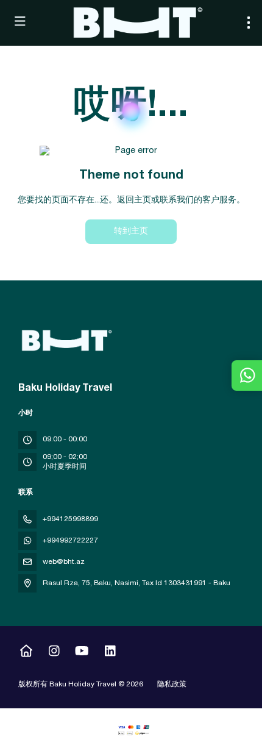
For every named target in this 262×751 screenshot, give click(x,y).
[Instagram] (54, 653)
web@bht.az (64, 562)
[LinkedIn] (110, 653)
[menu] (248, 22)
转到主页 (131, 231)
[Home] (26, 653)
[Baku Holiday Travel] (65, 340)
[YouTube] (82, 653)
